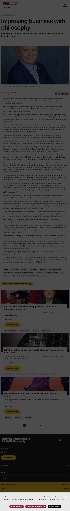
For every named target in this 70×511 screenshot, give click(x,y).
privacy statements (57, 499)
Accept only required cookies (36, 506)
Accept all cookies (16, 506)
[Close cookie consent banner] (66, 497)
